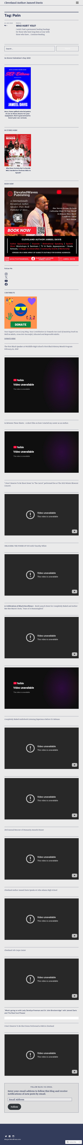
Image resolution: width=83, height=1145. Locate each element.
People (18, 23)
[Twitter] (6, 1136)
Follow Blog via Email (41, 1087)
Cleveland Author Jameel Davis (23, 2)
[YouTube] (6, 281)
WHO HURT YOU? (26, 26)
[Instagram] (6, 274)
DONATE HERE (9, 338)
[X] (6, 277)
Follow (14, 1106)
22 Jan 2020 (8, 23)
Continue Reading (38, 34)
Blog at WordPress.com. (12, 1139)
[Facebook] (6, 284)
